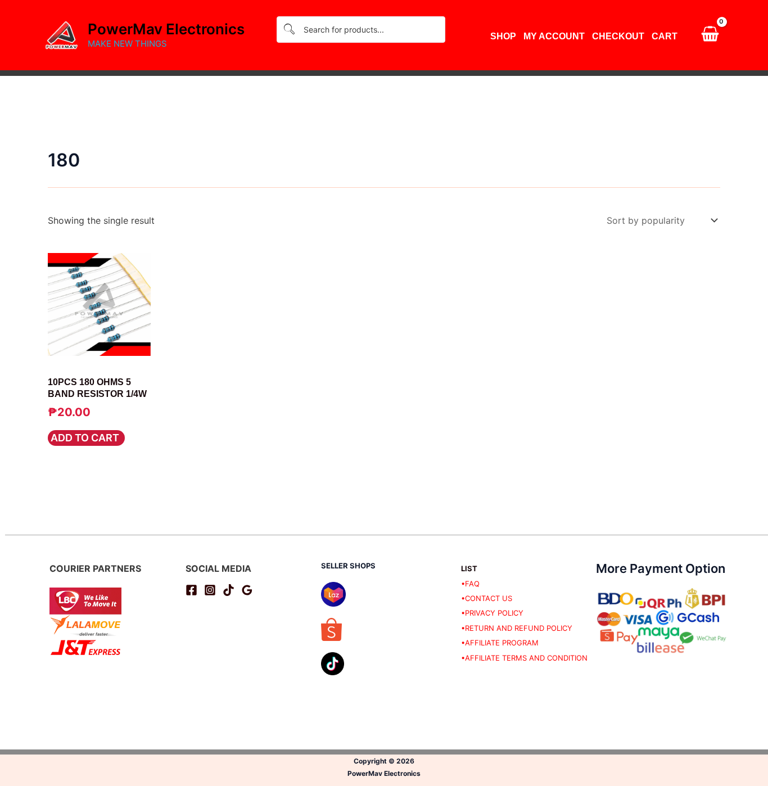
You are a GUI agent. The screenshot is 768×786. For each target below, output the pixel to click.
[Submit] (289, 29)
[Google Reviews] (247, 590)
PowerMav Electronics (166, 29)
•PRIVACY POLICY (492, 612)
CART (664, 36)
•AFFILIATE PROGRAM (500, 642)
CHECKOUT (618, 36)
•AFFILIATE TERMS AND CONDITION (524, 657)
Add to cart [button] (85, 438)
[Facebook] (191, 590)
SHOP (503, 36)
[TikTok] (228, 590)
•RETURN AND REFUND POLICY (516, 628)
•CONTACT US (486, 598)
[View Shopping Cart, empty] (710, 35)
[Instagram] (210, 590)
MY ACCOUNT (554, 36)
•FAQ (470, 583)
